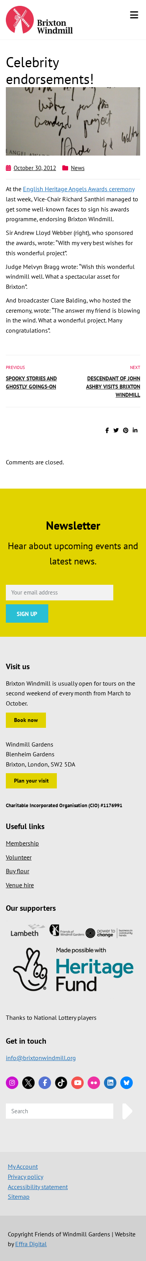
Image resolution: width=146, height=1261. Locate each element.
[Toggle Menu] (134, 15)
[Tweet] (116, 430)
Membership (22, 843)
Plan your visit (31, 780)
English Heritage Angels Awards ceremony (78, 189)
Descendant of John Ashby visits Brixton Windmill (113, 386)
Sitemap (19, 1196)
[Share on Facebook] (107, 430)
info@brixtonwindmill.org (41, 1058)
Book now (26, 720)
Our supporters (31, 908)
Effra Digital (31, 1244)
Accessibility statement (38, 1187)
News (77, 168)
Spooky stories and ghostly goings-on (31, 382)
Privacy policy (25, 1176)
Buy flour (17, 871)
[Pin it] (125, 430)
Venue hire (20, 885)
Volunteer (19, 857)
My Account (23, 1166)
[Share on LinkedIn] (135, 430)
